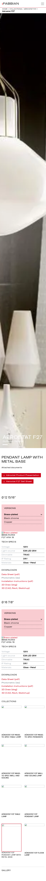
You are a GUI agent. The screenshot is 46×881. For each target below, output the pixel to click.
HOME (5, 9)
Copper (8, 522)
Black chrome (11, 518)
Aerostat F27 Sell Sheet (18, 481)
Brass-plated (11, 514)
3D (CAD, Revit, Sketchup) (16, 588)
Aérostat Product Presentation (22, 475)
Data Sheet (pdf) (11, 574)
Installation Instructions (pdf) (17, 581)
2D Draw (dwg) (9, 585)
